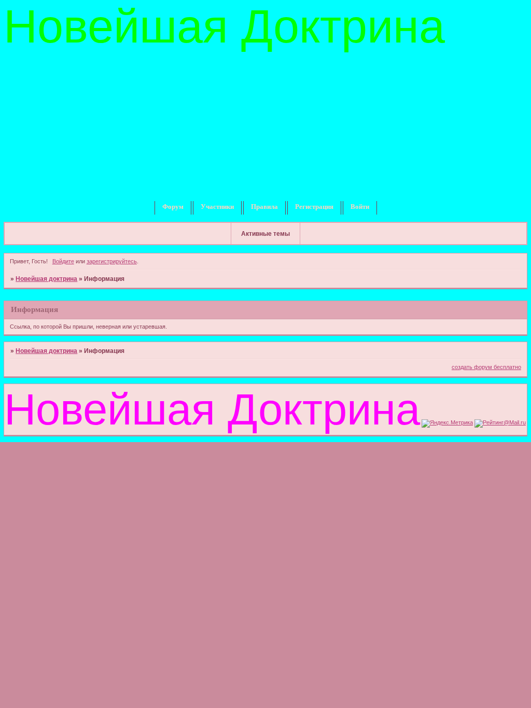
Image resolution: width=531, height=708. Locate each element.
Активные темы (265, 233)
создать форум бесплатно (486, 367)
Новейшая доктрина (46, 278)
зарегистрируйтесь (112, 261)
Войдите (63, 261)
